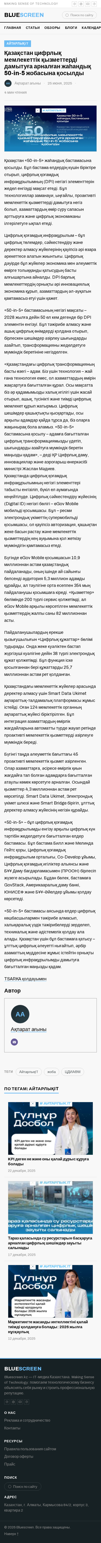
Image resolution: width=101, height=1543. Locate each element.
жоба (51, 1072)
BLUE (24, 15)
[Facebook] (94, 4)
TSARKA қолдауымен (25, 979)
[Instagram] (81, 4)
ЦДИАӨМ (73, 1072)
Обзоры (52, 28)
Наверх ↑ (11, 1534)
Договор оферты (18, 1456)
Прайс (9, 1464)
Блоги (71, 28)
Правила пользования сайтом (30, 1449)
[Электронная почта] (14, 1042)
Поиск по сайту (81, 15)
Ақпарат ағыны (28, 83)
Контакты (12, 1428)
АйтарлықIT (18, 43)
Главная (12, 28)
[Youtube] (87, 4)
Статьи (33, 28)
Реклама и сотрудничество (27, 1420)
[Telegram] (74, 4)
